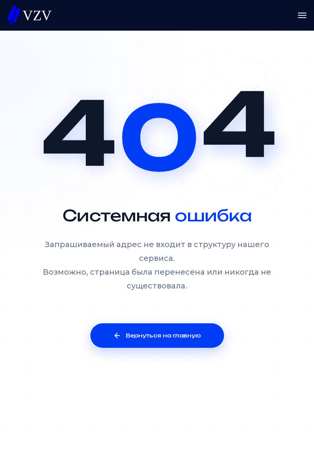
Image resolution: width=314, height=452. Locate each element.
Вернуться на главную (163, 335)
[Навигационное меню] (302, 15)
